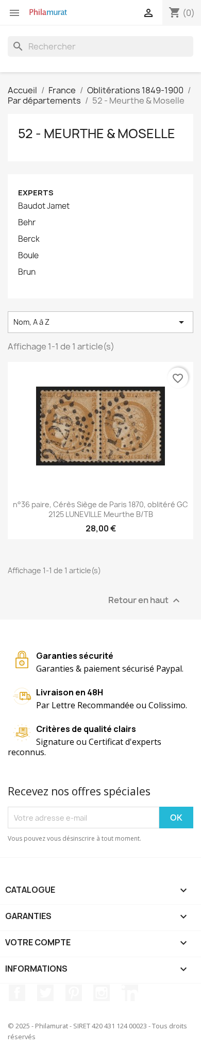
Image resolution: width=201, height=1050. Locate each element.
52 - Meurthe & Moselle (96, 133)
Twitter (45, 993)
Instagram (101, 993)
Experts (36, 192)
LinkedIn (130, 993)
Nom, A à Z (100, 322)
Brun (27, 272)
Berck (29, 239)
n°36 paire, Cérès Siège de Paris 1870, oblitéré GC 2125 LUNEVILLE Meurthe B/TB (100, 509)
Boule (28, 256)
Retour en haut (145, 600)
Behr (27, 223)
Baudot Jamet (44, 206)
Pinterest (73, 993)
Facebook (17, 993)
